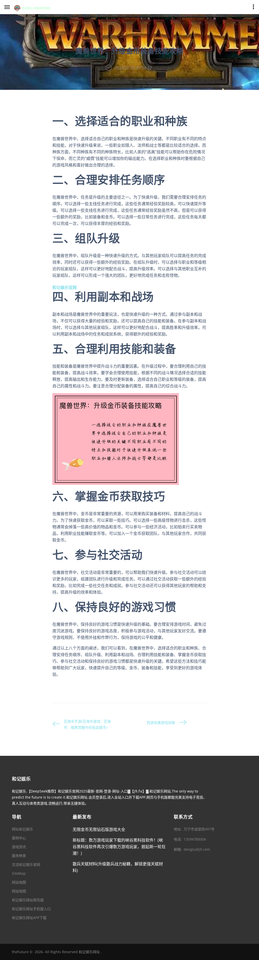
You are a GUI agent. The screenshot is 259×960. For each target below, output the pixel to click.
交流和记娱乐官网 (26, 864)
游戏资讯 (19, 846)
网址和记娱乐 (22, 829)
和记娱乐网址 (89, 951)
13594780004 (195, 839)
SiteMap (19, 873)
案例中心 (19, 838)
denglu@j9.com (197, 849)
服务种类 (19, 855)
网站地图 (19, 882)
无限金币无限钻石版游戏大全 (99, 829)
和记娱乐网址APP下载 (29, 917)
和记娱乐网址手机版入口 (31, 908)
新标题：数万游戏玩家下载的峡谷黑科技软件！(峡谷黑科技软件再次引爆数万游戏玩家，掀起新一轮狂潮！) (119, 846)
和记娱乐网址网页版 (28, 900)
